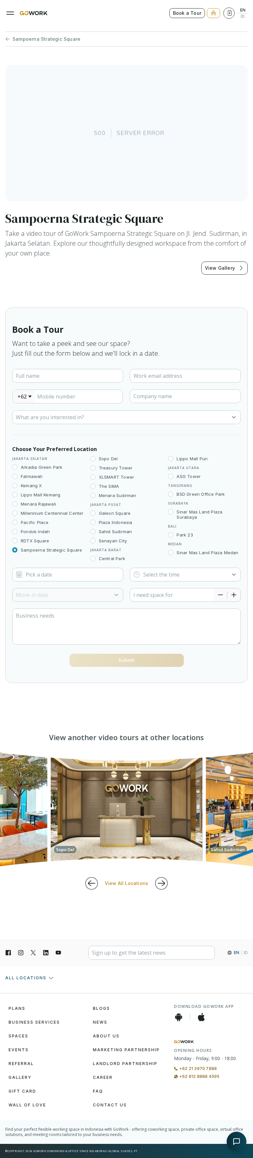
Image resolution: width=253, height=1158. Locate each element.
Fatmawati (31, 476)
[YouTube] (58, 953)
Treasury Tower (116, 467)
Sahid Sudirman (115, 531)
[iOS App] (201, 1017)
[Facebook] (8, 953)
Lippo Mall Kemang (40, 494)
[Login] (229, 13)
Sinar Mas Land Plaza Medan (207, 552)
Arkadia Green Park (42, 467)
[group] (127, 809)
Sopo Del (108, 458)
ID (243, 16)
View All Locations (127, 883)
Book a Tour (187, 13)
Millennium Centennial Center (52, 513)
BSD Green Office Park (201, 494)
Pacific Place (35, 522)
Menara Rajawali (38, 504)
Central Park (112, 558)
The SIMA (109, 486)
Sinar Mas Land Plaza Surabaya (199, 514)
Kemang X (31, 485)
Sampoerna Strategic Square (46, 39)
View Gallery (220, 268)
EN (242, 10)
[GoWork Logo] (33, 13)
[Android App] (178, 1017)
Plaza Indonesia (115, 522)
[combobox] (24, 396)
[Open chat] (236, 1141)
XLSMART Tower (116, 477)
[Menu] (10, 13)
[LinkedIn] (46, 953)
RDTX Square (35, 540)
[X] (33, 953)
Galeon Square (115, 513)
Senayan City (113, 540)
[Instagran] (21, 953)
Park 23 (185, 534)
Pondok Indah (35, 531)
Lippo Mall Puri (192, 458)
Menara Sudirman (117, 495)
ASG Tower (189, 476)
